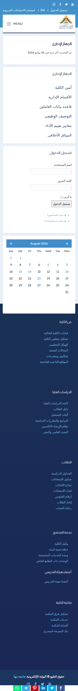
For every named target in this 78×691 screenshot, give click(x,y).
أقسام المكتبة (60, 625)
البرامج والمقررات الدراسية (51, 420)
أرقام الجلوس (63, 496)
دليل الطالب (60, 409)
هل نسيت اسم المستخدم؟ (55, 221)
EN (42, 10)
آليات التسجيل (59, 415)
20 (39, 278)
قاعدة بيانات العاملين (56, 106)
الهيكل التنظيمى (58, 344)
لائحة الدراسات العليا (56, 403)
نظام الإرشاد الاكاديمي (55, 426)
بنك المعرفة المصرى (55, 631)
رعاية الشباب (64, 508)
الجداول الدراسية (62, 473)
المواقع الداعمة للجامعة (54, 362)
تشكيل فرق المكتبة (56, 614)
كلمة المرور (65, 181)
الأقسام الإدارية (60, 97)
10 (67, 271)
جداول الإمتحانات (61, 479)
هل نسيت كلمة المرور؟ (56, 215)
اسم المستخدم (63, 164)
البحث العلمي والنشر (55, 432)
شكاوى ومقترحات (57, 356)
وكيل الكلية (61, 543)
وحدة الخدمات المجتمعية (53, 555)
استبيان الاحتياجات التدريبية (19, 10)
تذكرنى (67, 197)
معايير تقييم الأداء (59, 125)
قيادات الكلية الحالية (56, 333)
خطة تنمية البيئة (58, 549)
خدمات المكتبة (59, 619)
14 (29, 271)
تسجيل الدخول (58, 10)
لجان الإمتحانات (62, 490)
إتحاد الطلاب (64, 502)
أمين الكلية (63, 87)
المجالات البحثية (58, 350)
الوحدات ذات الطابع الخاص (52, 561)
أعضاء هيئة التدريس (56, 581)
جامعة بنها (20, 676)
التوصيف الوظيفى (58, 116)
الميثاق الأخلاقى (60, 135)
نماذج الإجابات (63, 485)
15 (20, 271)
